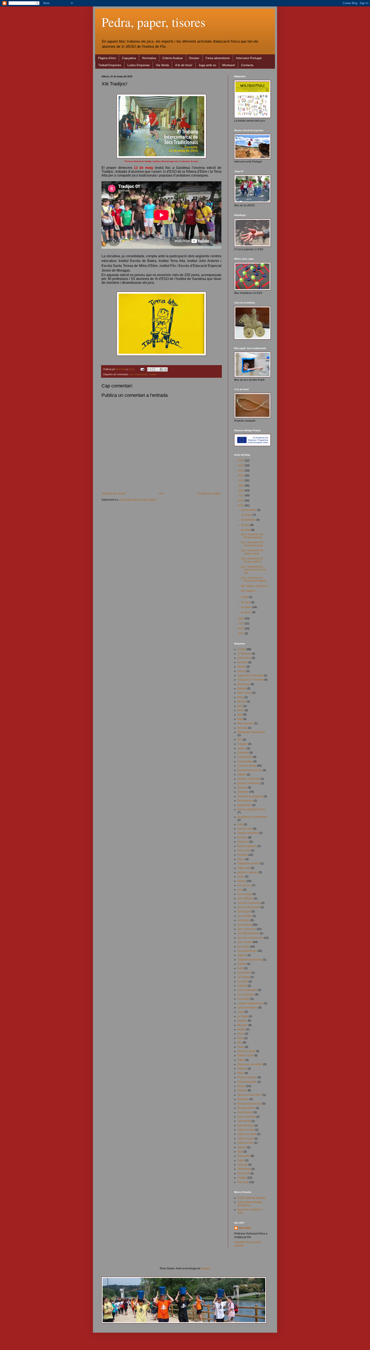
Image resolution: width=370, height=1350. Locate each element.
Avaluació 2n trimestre (250, 675)
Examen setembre (248, 832)
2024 (241, 460)
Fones (241, 859)
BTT (239, 739)
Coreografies (245, 761)
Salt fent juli (244, 1121)
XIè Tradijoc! (248, 590)
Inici (161, 493)
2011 (241, 633)
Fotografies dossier (248, 863)
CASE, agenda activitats (251, 1197)
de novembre (249, 509)
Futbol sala (243, 868)
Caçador (242, 743)
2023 (241, 465)
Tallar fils (242, 1164)
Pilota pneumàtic (247, 1081)
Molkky (241, 1029)
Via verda (243, 1182)
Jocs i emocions (246, 929)
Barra (240, 697)
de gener (246, 612)
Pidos (240, 1073)
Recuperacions (246, 1107)
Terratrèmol (244, 1168)
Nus (239, 1042)
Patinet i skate (245, 1055)
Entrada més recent (114, 493)
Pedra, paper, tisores (153, 21)
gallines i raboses (247, 872)
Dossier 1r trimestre (248, 778)
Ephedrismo (244, 805)
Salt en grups (245, 1112)
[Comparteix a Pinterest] (165, 369)
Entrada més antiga (209, 493)
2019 (241, 485)
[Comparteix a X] (157, 369)
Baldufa (241, 688)
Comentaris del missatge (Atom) (138, 499)
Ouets (240, 1046)
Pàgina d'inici (107, 58)
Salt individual (245, 1125)
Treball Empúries (109, 65)
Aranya (241, 671)
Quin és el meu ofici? (249, 1094)
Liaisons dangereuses (250, 1003)
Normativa (149, 58)
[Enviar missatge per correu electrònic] (142, 369)
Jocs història (244, 924)
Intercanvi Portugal (248, 58)
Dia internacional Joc (249, 770)
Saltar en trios (245, 1142)
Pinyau (241, 1086)
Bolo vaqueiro (245, 723)
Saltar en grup (245, 1138)
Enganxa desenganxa (250, 796)
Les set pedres (246, 994)
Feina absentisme (218, 58)
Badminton (243, 684)
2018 (241, 490)
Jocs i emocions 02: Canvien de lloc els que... (253, 569)
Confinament (244, 756)
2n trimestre (244, 653)
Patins (241, 1060)
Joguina (242, 955)
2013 (241, 623)
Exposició (243, 841)
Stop (240, 1151)
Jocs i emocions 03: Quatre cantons (252, 560)
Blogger (205, 1268)
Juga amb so (207, 65)
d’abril (245, 597)
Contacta (247, 65)
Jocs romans (244, 942)
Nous (240, 1038)
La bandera (244, 972)
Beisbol (241, 701)
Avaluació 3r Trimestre (250, 679)
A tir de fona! (183, 65)
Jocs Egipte (244, 911)
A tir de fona (244, 657)
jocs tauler (243, 946)
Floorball (242, 854)
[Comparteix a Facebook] (161, 369)
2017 (241, 495)
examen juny (244, 828)
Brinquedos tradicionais (251, 732)
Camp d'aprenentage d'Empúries (249, 1204)
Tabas (241, 1160)
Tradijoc (152, 374)
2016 (241, 500)
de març (246, 602)
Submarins (243, 1155)
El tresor (242, 787)
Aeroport (242, 662)
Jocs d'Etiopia (245, 898)
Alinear (241, 666)
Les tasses (243, 998)
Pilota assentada (247, 1077)
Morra (240, 1033)
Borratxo (242, 727)
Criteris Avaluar (172, 58)
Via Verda (162, 65)
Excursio (242, 837)
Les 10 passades (247, 990)
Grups (241, 876)
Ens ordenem (245, 800)
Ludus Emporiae (138, 65)
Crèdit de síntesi (246, 765)
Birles (240, 710)
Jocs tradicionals (138, 374)
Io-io (240, 889)
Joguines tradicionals (249, 959)
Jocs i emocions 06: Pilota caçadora (252, 536)
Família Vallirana (247, 846)
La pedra (242, 981)
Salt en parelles (246, 1116)
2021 (241, 475)
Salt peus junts (246, 1129)
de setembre (248, 519)
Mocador (242, 1025)
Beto (240, 706)
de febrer (246, 607)
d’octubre (247, 514)
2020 (241, 480)
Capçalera (129, 58)
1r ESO (241, 649)
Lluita (240, 1011)
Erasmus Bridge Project (251, 809)
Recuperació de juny (249, 1103)
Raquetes (243, 1099)
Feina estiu (243, 850)
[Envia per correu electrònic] (149, 369)
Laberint (242, 985)
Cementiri (243, 752)
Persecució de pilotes (250, 1064)
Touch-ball (243, 1173)
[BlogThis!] (153, 369)
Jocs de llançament (248, 907)
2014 (241, 618)
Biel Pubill (245, 1228)
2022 (241, 470)
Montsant (228, 65)
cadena (241, 748)
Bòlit (240, 719)
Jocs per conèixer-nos (250, 937)
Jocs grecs (243, 920)
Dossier (194, 58)
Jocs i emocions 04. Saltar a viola (252, 552)
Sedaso (241, 1147)
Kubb (240, 968)
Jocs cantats (244, 894)
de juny (245, 524)
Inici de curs (244, 885)
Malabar (242, 1020)
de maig (246, 529)
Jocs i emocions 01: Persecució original (253, 579)
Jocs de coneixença (249, 902)
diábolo (241, 774)
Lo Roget (242, 1016)
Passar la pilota (246, 1051)
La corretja (243, 976)
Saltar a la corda (247, 1134)
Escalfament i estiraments (252, 816)
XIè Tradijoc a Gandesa (254, 585)
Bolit (240, 714)
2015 (241, 505)
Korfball (241, 963)
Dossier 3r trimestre (248, 783)
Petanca (242, 1068)
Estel (240, 824)
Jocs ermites (244, 915)
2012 (241, 628)
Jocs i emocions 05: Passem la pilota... (253, 544)
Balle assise (244, 692)
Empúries (243, 791)
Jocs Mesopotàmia (248, 933)
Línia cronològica (247, 1007)
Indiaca (241, 881)
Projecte (242, 1090)
